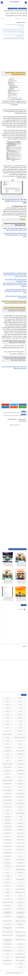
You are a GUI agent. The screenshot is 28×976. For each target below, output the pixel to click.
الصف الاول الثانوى (20, 793)
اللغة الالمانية (7, 820)
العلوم (20, 810)
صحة (8, 872)
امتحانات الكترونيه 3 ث (7, 839)
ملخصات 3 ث (20, 950)
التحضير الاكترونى (22, 8)
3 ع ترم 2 (7, 721)
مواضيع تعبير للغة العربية (20, 957)
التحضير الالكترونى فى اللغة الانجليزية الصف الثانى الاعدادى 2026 (14, 25)
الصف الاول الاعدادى (7, 790)
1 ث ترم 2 (7, 701)
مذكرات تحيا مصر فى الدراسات (20, 917)
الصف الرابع (20, 806)
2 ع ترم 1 (7, 714)
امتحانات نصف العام (7, 846)
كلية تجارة (7, 892)
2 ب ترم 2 (20, 708)
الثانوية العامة (7, 770)
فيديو (20, 882)
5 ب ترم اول (20, 731)
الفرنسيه (7, 810)
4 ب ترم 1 (7, 724)
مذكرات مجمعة (8, 924)
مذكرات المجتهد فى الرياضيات (7, 913)
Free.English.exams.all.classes (20, 737)
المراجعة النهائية (7, 829)
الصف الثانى (20, 800)
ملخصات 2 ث (7, 947)
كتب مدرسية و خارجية (20, 892)
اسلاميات (7, 754)
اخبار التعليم (20, 747)
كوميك (7, 895)
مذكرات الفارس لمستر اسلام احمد (20, 913)
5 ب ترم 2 (7, 727)
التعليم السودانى (20, 770)
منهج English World (7, 950)
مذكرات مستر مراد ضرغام (20, 939)
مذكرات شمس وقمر (7, 921)
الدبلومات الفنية (20, 783)
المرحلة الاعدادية (7, 833)
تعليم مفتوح (7, 859)
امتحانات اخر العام (20, 839)
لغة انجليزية (20, 899)
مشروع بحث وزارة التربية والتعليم (7, 940)
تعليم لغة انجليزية (20, 859)
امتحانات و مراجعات (20, 849)
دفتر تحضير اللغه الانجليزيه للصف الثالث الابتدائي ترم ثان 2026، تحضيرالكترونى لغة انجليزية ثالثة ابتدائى (21, 583)
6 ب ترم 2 (7, 731)
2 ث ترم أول (7, 711)
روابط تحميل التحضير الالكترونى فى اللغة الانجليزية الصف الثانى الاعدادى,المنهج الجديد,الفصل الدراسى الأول (13, 38)
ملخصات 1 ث (20, 947)
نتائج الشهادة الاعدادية (20, 960)
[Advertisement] (14, 56)
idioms (20, 744)
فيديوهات (7, 882)
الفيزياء (7, 813)
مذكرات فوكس (20, 924)
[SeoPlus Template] (22, 973)
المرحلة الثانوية (20, 836)
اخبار (7, 744)
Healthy (7, 737)
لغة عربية (7, 899)
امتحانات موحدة (20, 843)
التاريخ (7, 760)
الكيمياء (20, 820)
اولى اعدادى (7, 849)
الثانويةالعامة (20, 773)
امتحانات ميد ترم (7, 843)
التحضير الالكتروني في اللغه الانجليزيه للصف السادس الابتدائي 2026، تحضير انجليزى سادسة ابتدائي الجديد (21, 565)
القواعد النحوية (7, 816)
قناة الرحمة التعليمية (20, 889)
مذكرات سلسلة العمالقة (20, 921)
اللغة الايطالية (7, 823)
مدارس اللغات (20, 902)
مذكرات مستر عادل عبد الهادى (20, 936)
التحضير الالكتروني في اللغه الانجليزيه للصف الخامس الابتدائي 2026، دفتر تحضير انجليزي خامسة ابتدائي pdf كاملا (8, 583)
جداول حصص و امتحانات (20, 866)
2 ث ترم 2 (20, 711)
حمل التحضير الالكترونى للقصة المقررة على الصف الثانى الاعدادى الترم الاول (13, 36)
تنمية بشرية (7, 862)
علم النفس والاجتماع (20, 879)
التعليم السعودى (7, 767)
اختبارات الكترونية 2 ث (20, 750)
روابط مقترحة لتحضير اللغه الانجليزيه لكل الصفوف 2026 (13, 29)
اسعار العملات (20, 754)
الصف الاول (20, 790)
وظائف (20, 967)
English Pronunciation (7, 734)
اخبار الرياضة (7, 747)
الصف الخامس (7, 803)
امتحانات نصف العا (20, 846)
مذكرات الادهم (7, 905)
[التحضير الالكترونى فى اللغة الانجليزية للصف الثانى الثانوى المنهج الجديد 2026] (7, 591)
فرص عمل (8, 879)
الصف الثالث (7, 793)
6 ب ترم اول (20, 734)
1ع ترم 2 (7, 704)
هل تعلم (20, 963)
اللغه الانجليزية (20, 829)
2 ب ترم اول (7, 708)
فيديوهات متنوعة (20, 885)
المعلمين (7, 836)
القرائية (20, 816)
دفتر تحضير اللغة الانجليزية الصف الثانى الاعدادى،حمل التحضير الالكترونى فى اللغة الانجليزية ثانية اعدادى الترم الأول (13, 32)
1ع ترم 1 (20, 704)
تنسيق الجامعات (20, 862)
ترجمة (20, 856)
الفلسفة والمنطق (20, 813)
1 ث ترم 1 (20, 701)
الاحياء (20, 757)
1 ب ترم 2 (7, 698)
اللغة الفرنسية (7, 826)
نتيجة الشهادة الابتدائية (7, 960)
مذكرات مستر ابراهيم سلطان (8, 928)
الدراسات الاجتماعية (7, 783)
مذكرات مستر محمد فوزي (7, 935)
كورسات (20, 895)
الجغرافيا (20, 777)
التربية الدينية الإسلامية (7, 764)
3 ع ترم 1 (20, 724)
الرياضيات (20, 787)
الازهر (7, 757)
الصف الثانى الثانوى (20, 803)
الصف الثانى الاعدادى (12, 8)
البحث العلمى (20, 760)
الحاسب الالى (20, 780)
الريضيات (7, 787)
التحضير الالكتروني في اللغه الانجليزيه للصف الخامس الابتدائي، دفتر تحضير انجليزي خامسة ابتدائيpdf (15, 285)
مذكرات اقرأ (20, 905)
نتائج (7, 957)
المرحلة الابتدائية (20, 833)
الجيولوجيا (7, 777)
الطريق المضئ (14, 2)
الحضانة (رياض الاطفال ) (7, 780)
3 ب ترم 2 (20, 721)
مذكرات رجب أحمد (7, 916)
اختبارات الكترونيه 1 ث (8, 750)
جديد (7, 869)
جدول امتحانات (7, 866)
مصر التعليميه (20, 944)
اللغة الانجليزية (22, 421)
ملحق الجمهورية (7, 944)
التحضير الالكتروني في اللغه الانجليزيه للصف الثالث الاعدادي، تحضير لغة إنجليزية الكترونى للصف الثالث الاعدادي (15, 275)
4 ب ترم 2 (20, 727)
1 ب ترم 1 (20, 698)
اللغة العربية (20, 826)
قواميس (7, 889)
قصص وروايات (7, 885)
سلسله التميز (20, 872)
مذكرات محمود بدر (20, 927)
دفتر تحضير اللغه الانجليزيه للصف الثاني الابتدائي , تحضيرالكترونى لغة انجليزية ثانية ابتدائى (15, 291)
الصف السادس (7, 806)
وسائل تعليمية (8, 963)
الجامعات (7, 773)
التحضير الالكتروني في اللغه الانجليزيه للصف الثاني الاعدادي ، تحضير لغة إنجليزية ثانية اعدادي (15, 235)
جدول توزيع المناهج (20, 869)
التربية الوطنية (20, 767)
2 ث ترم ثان (20, 714)
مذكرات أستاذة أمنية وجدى (8, 902)
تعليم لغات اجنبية (7, 856)
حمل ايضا (22, 27)
